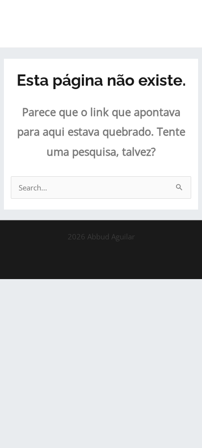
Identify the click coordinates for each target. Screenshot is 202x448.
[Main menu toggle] (182, 24)
